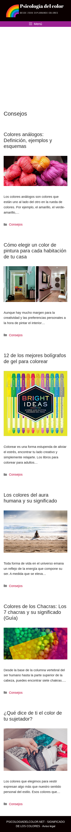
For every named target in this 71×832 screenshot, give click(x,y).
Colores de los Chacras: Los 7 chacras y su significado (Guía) (35, 612)
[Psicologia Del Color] (35, 10)
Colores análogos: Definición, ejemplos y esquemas (28, 140)
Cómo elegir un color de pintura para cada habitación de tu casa (35, 250)
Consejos (16, 224)
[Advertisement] (35, 64)
